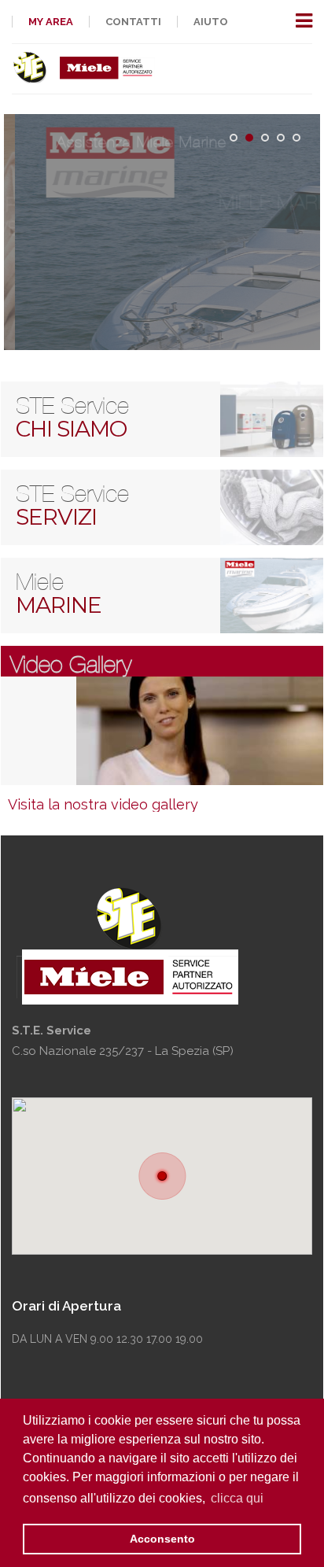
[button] (162, 1176)
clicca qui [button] (237, 1498)
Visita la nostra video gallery (103, 804)
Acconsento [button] (162, 1538)
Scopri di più (161, 289)
